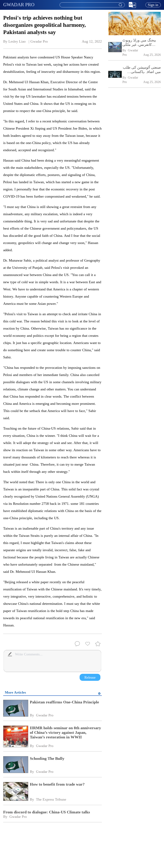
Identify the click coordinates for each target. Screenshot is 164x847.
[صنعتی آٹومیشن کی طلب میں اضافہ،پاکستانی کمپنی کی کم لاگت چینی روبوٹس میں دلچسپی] (114, 74)
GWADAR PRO (18, 4)
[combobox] (92, 5)
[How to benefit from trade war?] (15, 792)
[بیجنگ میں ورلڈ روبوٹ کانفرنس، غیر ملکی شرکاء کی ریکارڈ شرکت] (114, 47)
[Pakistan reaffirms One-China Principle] (15, 708)
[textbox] (92, 5)
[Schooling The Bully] (15, 765)
